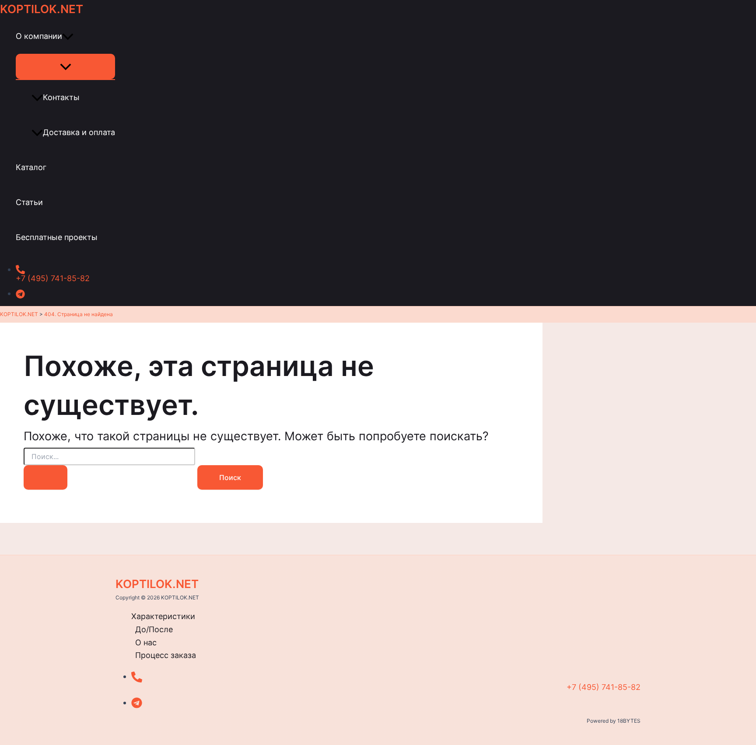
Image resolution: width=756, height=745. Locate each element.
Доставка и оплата (79, 132)
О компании (39, 36)
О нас (146, 642)
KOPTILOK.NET (41, 9)
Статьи (29, 202)
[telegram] (279, 291)
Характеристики (163, 616)
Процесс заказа (165, 655)
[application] (68, 36)
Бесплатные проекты (57, 237)
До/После (154, 629)
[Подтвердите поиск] (45, 477)
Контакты (61, 97)
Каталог (31, 167)
